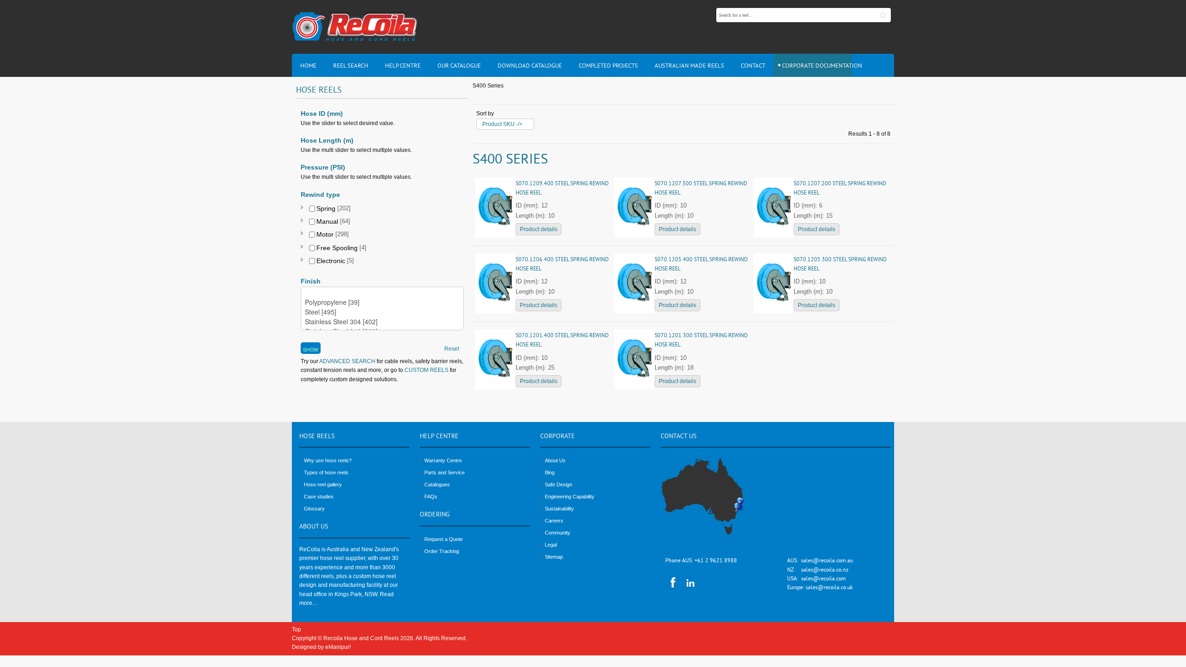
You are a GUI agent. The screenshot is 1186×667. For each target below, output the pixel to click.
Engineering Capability (569, 496)
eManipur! (338, 647)
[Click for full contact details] (713, 501)
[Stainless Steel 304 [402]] (382, 322)
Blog (550, 472)
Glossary (314, 508)
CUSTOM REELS (426, 370)
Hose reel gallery (323, 484)
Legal (551, 544)
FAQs (430, 496)
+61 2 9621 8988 (715, 561)
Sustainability (559, 508)
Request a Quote (443, 539)
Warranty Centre (443, 460)
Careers (554, 520)
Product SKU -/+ (502, 124)
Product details (538, 229)
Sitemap (554, 557)
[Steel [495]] (382, 312)
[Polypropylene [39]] (382, 302)
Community (557, 532)
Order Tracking (441, 551)
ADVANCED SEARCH (346, 361)
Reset (451, 349)
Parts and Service (444, 472)
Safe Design (558, 484)
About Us (555, 460)
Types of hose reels (326, 472)
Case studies (319, 496)
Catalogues (437, 484)
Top (296, 629)
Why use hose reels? (328, 460)
